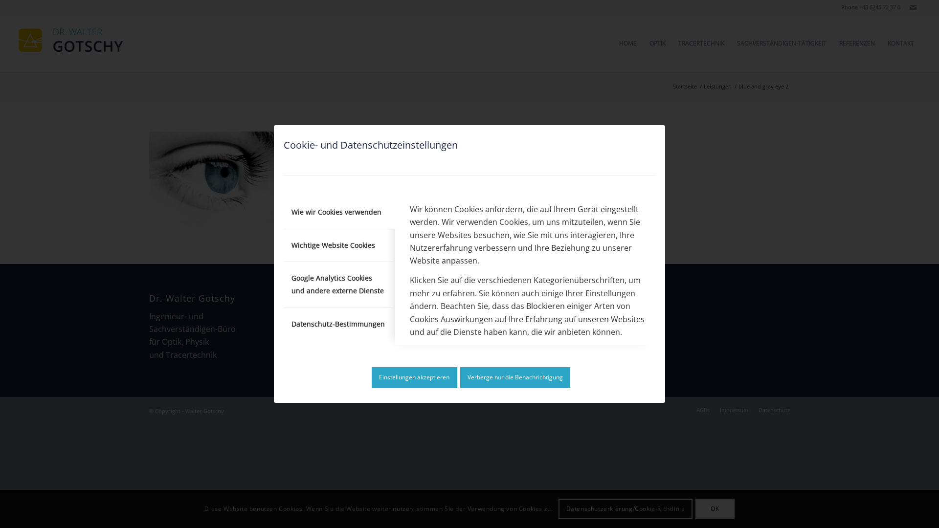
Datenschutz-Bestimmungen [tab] (338, 324)
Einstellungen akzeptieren (414, 377)
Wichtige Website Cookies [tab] (333, 245)
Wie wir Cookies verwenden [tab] (336, 212)
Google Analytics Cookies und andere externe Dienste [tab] (337, 284)
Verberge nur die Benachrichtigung (515, 377)
